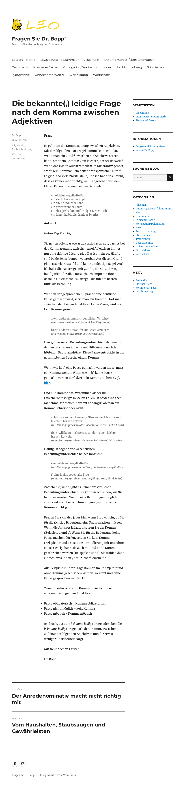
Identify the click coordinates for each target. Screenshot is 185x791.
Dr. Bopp (17, 135)
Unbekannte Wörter (49, 75)
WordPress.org (144, 291)
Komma (16, 154)
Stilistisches (155, 67)
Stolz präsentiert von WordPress (57, 775)
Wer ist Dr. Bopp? (145, 150)
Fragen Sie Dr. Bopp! (39, 39)
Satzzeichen (19, 158)
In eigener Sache (45, 67)
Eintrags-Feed (144, 284)
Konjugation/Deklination (80, 67)
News (107, 67)
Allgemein (91, 59)
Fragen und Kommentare (150, 146)
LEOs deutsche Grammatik (59, 59)
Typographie (21, 75)
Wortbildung (78, 75)
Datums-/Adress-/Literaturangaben (129, 59)
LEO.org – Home (23, 59)
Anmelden (142, 280)
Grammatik (20, 67)
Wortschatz (101, 75)
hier (47, 383)
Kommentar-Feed (146, 287)
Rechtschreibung (129, 67)
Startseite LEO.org (146, 120)
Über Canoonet (144, 242)
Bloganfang (142, 112)
